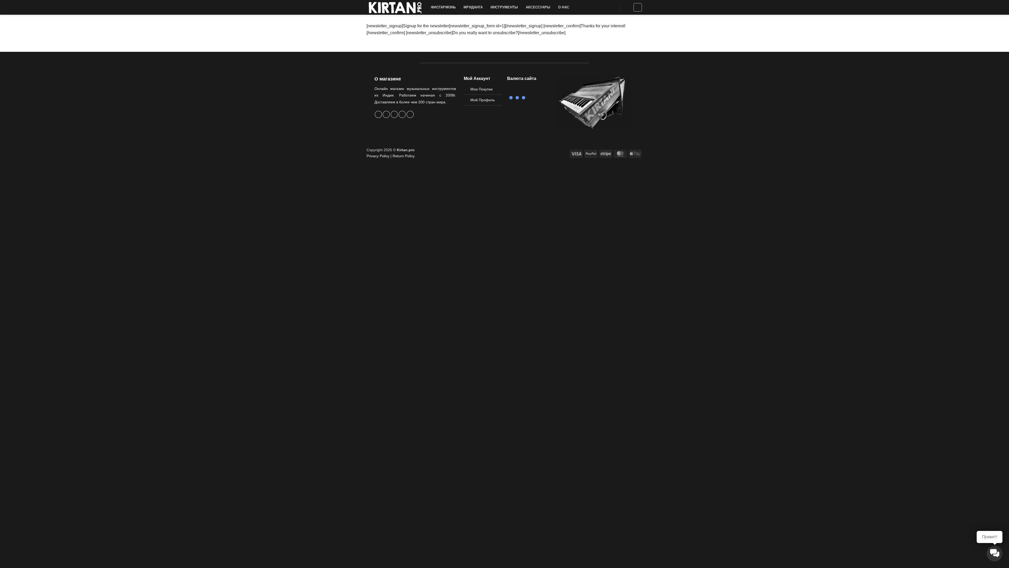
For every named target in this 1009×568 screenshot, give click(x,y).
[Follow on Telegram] (410, 114)
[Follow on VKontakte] (402, 114)
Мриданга (473, 7)
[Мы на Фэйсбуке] (378, 114)
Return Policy (404, 156)
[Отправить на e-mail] (394, 114)
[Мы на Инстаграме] (386, 114)
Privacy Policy (378, 156)
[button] (627, 7)
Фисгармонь (443, 7)
